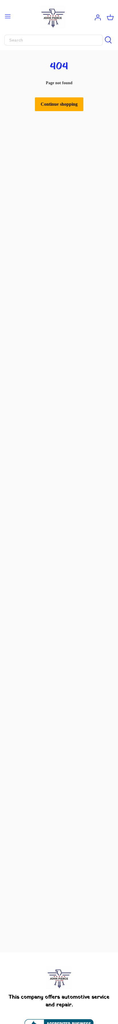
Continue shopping (59, 104)
